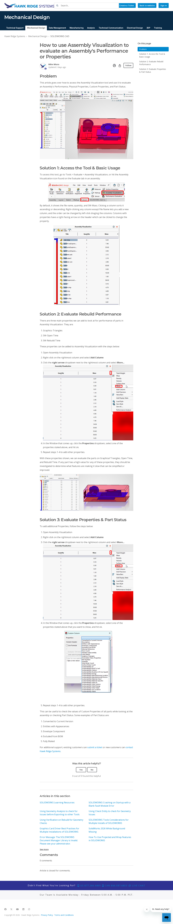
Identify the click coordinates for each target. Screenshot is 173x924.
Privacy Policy (47, 915)
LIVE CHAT (138, 885)
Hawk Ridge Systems (14, 36)
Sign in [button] (163, 5)
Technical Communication (111, 28)
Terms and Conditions (64, 915)
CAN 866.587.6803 (115, 885)
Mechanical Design (36, 28)
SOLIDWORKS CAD (59, 36)
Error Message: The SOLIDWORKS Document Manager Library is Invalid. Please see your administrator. (59, 840)
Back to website (147, 5)
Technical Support (15, 28)
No (92, 769)
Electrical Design (135, 28)
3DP (148, 28)
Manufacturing (77, 28)
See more (44, 849)
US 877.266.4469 (90, 885)
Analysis (91, 28)
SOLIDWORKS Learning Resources (57, 802)
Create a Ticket (126, 5)
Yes (81, 769)
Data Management (57, 28)
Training (158, 28)
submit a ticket (94, 747)
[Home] (29, 5)
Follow (128, 65)
